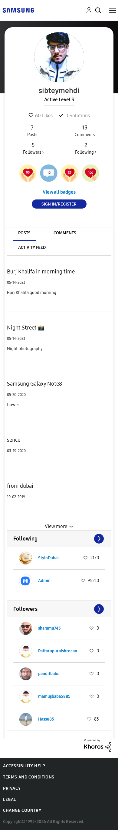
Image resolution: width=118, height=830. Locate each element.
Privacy (12, 788)
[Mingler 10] (49, 173)
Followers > (33, 148)
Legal (9, 799)
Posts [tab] (24, 233)
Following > (86, 148)
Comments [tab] (65, 233)
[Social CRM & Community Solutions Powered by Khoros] (97, 745)
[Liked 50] (28, 173)
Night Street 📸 (25, 327)
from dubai (20, 486)
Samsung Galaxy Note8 (34, 383)
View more (56, 526)
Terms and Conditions (28, 777)
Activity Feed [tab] (32, 247)
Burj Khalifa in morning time (41, 271)
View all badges (59, 192)
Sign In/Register (59, 204)
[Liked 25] (70, 173)
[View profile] (25, 558)
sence (13, 440)
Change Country (22, 810)
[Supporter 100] (90, 173)
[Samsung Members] (18, 10)
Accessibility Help (24, 765)
